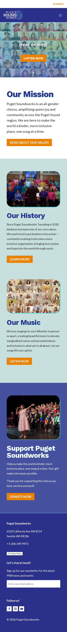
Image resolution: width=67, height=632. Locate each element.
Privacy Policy (15, 553)
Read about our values (29, 142)
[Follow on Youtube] (21, 608)
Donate (58, 3)
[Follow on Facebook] (9, 608)
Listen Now (33, 58)
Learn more (20, 259)
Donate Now (20, 496)
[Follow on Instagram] (15, 608)
